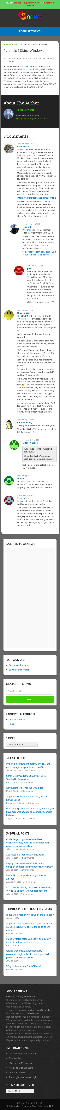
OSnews (21, 1103)
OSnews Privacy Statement (20, 996)
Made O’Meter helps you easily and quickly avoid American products (28, 941)
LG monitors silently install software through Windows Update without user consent (29, 889)
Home (8, 44)
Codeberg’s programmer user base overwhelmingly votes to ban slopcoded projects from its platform (27, 842)
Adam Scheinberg (43, 1010)
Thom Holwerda (13, 58)
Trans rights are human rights (24, 1077)
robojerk (27, 227)
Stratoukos (23, 498)
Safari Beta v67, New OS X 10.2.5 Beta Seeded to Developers (26, 778)
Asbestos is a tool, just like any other (25, 854)
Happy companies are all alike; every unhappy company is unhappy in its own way (29, 865)
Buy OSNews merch (19, 669)
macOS (17, 44)
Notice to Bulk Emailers (21, 1068)
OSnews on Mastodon (20, 1063)
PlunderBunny (24, 422)
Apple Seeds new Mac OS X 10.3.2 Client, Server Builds (27, 798)
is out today (26, 69)
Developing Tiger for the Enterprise (24, 788)
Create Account (17, 719)
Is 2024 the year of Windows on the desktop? (30, 915)
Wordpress (33, 1013)
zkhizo (20, 478)
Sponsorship (15, 1058)
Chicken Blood (30, 443)
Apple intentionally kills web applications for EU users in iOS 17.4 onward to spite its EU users (29, 927)
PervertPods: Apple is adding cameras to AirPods (27, 877)
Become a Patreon (18, 665)
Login (12, 724)
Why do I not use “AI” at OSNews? (23, 966)
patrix (30, 268)
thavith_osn (23, 313)
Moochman (23, 146)
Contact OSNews (18, 1072)
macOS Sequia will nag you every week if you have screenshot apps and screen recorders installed (30, 812)
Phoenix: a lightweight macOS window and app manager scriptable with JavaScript (28, 766)
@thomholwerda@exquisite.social (32, 118)
